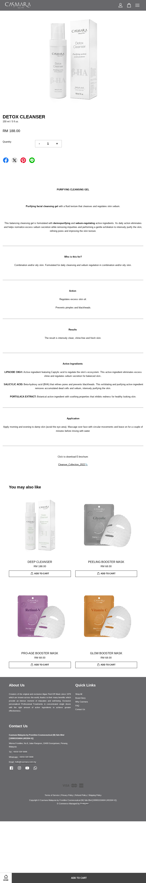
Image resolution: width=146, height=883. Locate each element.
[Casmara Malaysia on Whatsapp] (35, 770)
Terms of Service (52, 795)
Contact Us (80, 709)
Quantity (7, 141)
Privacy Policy (67, 795)
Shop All (78, 694)
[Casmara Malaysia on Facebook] (11, 770)
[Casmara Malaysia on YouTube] (27, 770)
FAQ (77, 706)
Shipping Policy (94, 795)
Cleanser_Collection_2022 (71, 464)
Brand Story (80, 698)
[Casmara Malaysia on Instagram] (19, 770)
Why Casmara (81, 702)
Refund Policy (81, 795)
